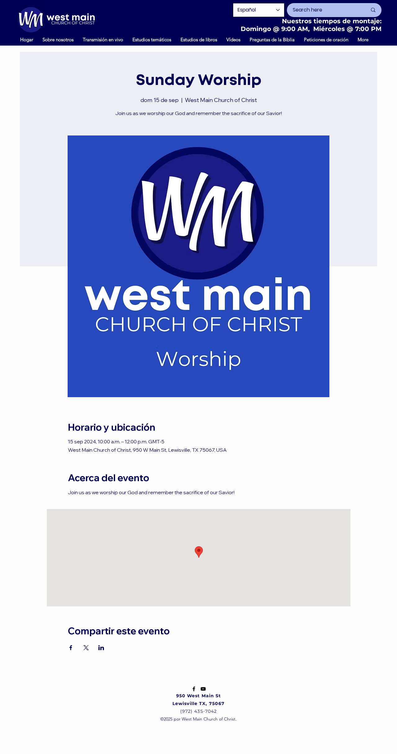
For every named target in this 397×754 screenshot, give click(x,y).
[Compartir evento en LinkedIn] (101, 647)
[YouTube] (203, 689)
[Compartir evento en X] (86, 647)
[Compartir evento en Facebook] (71, 647)
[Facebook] (194, 689)
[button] (233, 39)
